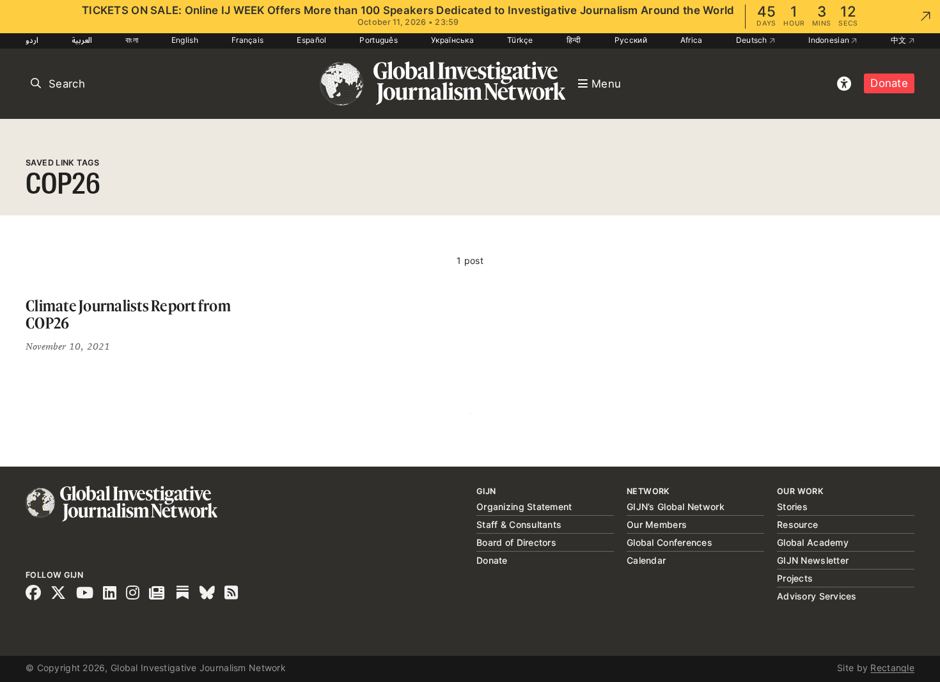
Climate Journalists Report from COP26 (128, 315)
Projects (795, 578)
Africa (691, 40)
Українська (452, 40)
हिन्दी (574, 40)
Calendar (646, 560)
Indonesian (829, 40)
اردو (32, 40)
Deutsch (752, 40)
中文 (900, 40)
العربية (82, 40)
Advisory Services (817, 596)
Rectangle (892, 667)
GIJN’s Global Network (676, 506)
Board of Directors (516, 542)
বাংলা (131, 40)
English (184, 40)
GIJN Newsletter (813, 560)
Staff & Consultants (518, 524)
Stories (792, 506)
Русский (631, 40)
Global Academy (813, 542)
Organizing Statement (524, 506)
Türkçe (520, 40)
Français (247, 40)
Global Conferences (669, 542)
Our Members (657, 524)
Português (378, 40)
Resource (797, 524)
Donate (889, 83)
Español (311, 40)
